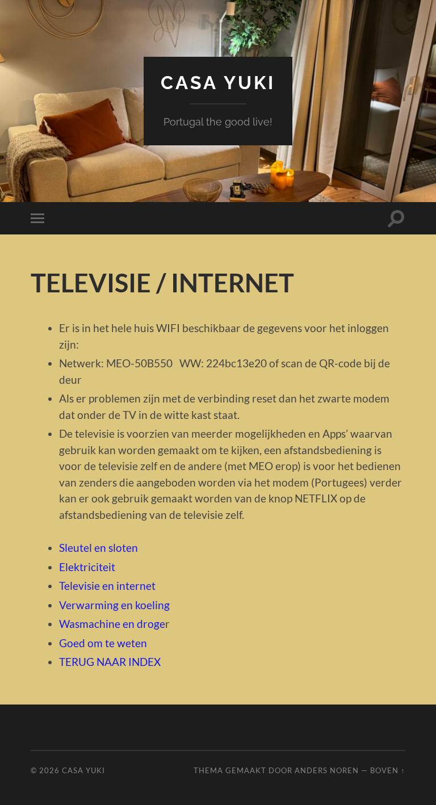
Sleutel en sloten (98, 547)
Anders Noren (327, 770)
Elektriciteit (87, 566)
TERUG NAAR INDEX (110, 661)
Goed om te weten (103, 642)
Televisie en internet (107, 585)
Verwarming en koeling (114, 604)
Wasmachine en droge (112, 623)
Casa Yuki (218, 82)
